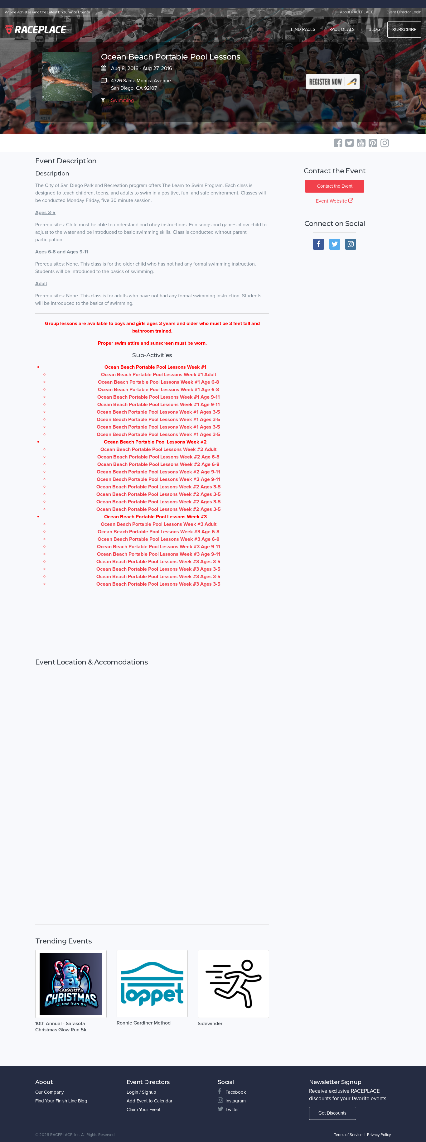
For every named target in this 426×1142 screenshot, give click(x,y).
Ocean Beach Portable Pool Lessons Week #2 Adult (158, 449)
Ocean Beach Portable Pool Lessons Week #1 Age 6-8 (158, 382)
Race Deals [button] (342, 29)
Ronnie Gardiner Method (144, 1023)
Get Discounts (332, 1113)
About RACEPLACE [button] (356, 12)
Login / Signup (141, 1092)
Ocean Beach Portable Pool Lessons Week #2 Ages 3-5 (158, 487)
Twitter (232, 1109)
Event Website (332, 201)
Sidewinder (210, 1023)
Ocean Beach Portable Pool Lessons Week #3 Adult (158, 524)
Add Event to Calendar (149, 1101)
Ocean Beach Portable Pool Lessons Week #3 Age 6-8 (159, 532)
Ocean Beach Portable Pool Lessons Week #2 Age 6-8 (158, 457)
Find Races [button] (303, 29)
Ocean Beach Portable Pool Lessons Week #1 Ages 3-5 (158, 412)
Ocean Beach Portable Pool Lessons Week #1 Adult (158, 375)
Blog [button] (374, 29)
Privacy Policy (379, 1134)
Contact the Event (334, 186)
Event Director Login (403, 12)
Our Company (49, 1092)
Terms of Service (348, 1134)
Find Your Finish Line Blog (61, 1101)
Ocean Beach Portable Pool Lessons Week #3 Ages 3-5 (158, 562)
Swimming (122, 100)
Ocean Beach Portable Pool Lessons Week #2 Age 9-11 (158, 472)
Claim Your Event (143, 1109)
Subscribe (404, 29)
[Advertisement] (152, 623)
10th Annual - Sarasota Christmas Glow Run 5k (60, 1026)
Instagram (235, 1101)
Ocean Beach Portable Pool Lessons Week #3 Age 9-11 (158, 547)
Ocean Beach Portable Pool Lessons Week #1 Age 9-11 (158, 397)
